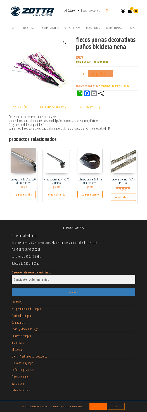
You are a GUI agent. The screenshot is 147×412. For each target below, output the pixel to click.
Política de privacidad (23, 370)
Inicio (14, 28)
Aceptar (98, 406)
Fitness (131, 28)
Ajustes (116, 406)
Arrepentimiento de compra (26, 309)
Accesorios (71, 28)
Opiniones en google (22, 363)
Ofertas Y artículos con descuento (29, 356)
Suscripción (18, 383)
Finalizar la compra (21, 336)
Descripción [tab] (20, 107)
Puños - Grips (122, 85)
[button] (64, 42)
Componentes (49, 28)
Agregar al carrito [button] (23, 194)
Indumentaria (114, 28)
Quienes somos (20, 376)
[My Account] (123, 10)
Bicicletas (29, 28)
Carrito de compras (22, 315)
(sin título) (17, 302)
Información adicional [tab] (53, 107)
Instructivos (18, 342)
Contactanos (18, 322)
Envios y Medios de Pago (25, 329)
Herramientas (92, 28)
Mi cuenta (17, 349)
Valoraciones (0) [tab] (90, 107)
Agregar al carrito (100, 74)
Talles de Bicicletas (22, 390)
